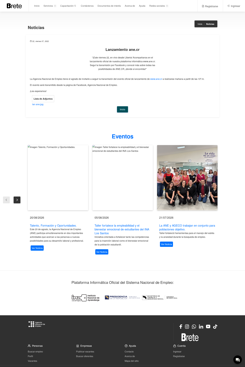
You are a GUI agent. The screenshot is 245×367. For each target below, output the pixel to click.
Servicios (48, 5)
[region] (58, 198)
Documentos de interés (109, 5)
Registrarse (179, 356)
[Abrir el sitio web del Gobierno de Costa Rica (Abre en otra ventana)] (122, 297)
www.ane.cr (156, 78)
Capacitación (67, 5)
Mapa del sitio (132, 360)
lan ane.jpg (37, 104)
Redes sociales (157, 5)
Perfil (30, 356)
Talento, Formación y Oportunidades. (53, 225)
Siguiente (17, 200)
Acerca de (130, 5)
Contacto (129, 351)
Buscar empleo (35, 351)
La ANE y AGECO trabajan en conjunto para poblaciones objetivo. (187, 227)
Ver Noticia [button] (37, 248)
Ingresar (177, 351)
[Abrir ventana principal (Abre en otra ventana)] (190, 337)
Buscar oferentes (84, 356)
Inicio (37, 5)
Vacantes (32, 360)
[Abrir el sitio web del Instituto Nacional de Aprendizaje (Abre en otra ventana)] (85, 297)
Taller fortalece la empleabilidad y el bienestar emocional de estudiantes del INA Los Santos (122, 229)
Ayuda (142, 5)
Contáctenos (87, 5)
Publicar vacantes (85, 351)
